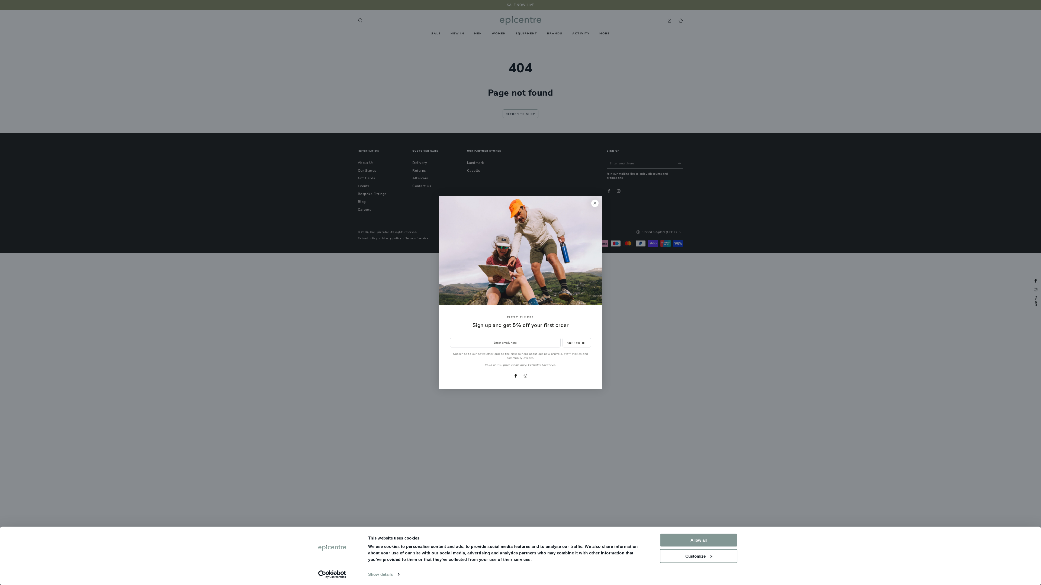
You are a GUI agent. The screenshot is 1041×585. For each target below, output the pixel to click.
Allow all (698, 540)
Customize (695, 556)
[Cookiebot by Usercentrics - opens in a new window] (332, 574)
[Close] (595, 203)
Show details (380, 574)
